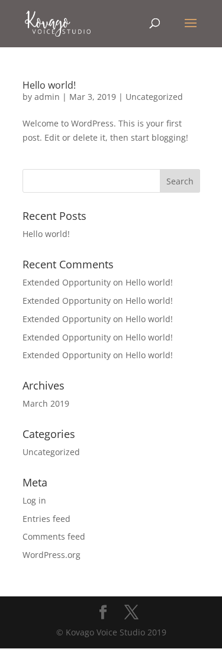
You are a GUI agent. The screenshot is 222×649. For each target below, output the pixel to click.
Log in (34, 500)
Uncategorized (154, 96)
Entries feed (46, 518)
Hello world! (49, 85)
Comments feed (53, 536)
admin (47, 96)
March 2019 (45, 403)
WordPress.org (51, 554)
